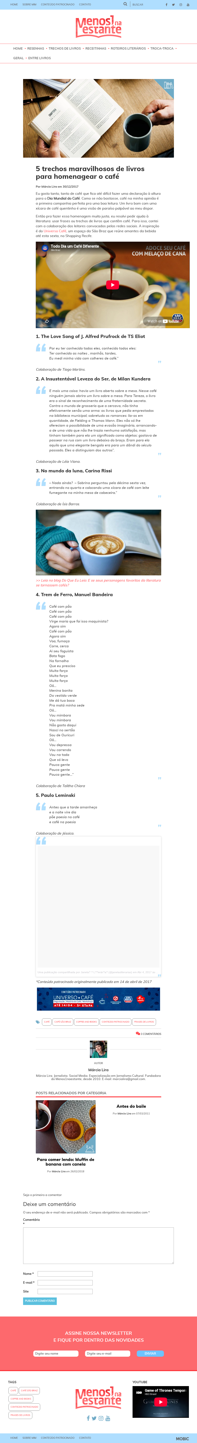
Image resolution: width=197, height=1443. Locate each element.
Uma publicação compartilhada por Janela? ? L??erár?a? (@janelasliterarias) (85, 972)
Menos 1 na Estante (98, 26)
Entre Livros (39, 58)
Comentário (30, 1222)
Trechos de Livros (65, 48)
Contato (85, 4)
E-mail (28, 1282)
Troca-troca (162, 48)
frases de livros (144, 1022)
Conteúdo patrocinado (57, 4)
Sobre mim (29, 4)
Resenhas (35, 48)
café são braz (62, 1022)
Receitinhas (95, 48)
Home (14, 4)
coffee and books (86, 1022)
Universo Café (55, 231)
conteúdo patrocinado (115, 1022)
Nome (28, 1273)
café (46, 1022)
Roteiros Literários (128, 48)
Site (26, 1291)
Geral (18, 58)
